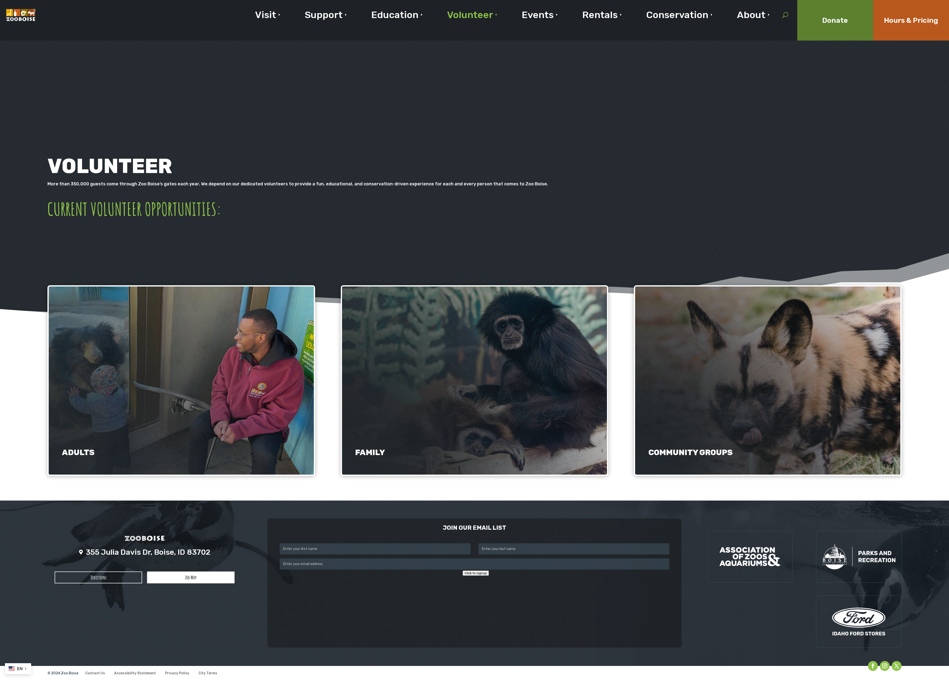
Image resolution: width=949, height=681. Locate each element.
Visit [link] (265, 15)
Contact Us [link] (95, 673)
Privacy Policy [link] (177, 673)
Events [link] (538, 15)
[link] (20, 15)
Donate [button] (835, 20)
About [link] (751, 15)
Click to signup (476, 573)
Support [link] (324, 15)
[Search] (785, 15)
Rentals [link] (600, 15)
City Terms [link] (207, 673)
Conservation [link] (677, 15)
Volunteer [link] (470, 15)
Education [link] (394, 15)
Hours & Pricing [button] (911, 20)
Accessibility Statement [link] (135, 673)
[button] (98, 577)
